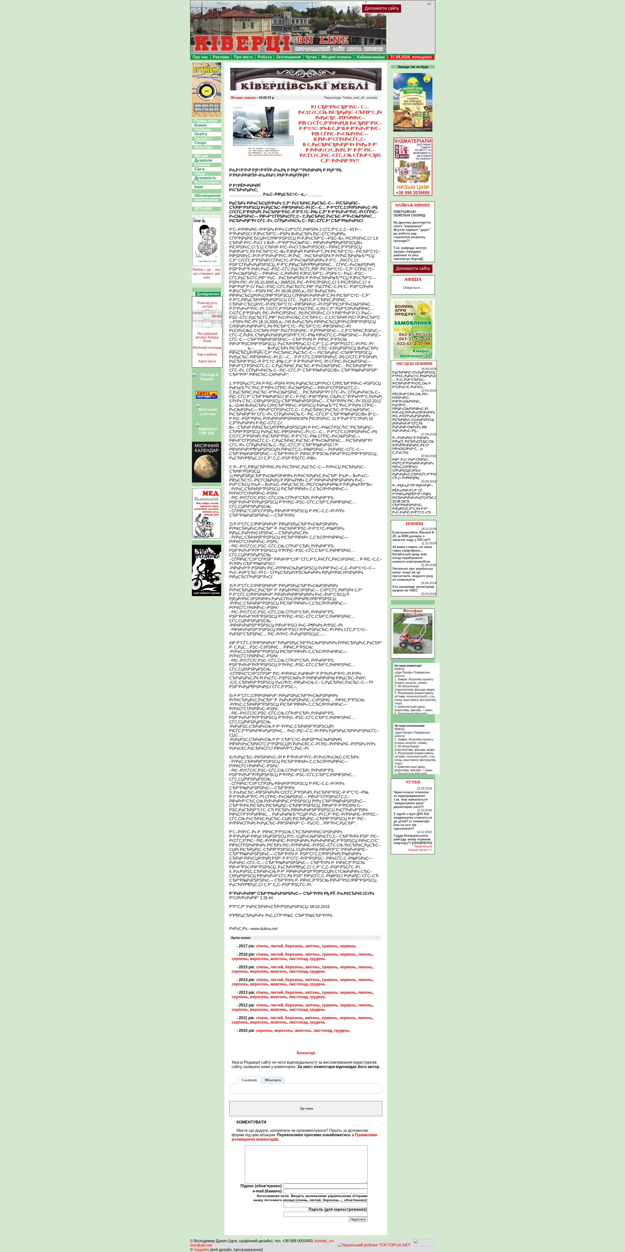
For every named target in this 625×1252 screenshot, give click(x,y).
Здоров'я (203, 138)
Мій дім (201, 156)
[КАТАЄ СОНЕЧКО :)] (412, 652)
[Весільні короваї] (412, 359)
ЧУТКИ (413, 782)
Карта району (207, 354)
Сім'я (199, 169)
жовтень (279, 959)
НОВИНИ (414, 524)
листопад (298, 959)
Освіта (200, 134)
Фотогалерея (207, 182)
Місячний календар (207, 347)
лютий (277, 946)
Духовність (205, 178)
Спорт (200, 143)
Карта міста (207, 361)
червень (348, 946)
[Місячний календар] (206, 481)
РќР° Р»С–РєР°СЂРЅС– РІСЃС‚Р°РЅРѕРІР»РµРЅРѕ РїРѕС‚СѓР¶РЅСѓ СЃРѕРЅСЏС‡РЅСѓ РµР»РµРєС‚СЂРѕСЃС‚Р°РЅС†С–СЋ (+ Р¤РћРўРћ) (417, 469)
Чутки (311, 57)
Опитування (206, 200)
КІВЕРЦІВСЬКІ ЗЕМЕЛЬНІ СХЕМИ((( (409, 213)
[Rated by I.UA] (424, 1245)
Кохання (202, 165)
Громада (202, 130)
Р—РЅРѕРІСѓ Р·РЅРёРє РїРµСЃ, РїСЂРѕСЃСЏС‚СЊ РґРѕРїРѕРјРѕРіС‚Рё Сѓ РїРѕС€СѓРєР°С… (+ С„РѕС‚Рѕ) (413, 445)
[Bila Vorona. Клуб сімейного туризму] (206, 596)
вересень (259, 959)
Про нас (200, 57)
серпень (240, 959)
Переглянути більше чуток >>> (420, 848)
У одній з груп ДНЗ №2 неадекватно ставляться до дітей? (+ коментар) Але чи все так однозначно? (413, 821)
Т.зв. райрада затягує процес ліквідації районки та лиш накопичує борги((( (410, 253)
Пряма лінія (205, 121)
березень (294, 946)
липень (365, 954)
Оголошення (288, 57)
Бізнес (200, 125)
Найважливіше (370, 57)
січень (262, 946)
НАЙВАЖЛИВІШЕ (412, 205)
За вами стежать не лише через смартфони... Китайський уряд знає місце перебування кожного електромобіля (412, 554)
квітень (312, 946)
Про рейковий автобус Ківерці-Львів (207, 337)
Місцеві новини (336, 57)
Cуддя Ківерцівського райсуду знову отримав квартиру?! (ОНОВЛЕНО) (413, 839)
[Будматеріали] (412, 196)
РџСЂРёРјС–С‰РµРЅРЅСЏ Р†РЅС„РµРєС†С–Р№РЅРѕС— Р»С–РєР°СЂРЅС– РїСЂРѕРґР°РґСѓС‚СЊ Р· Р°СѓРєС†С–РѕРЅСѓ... (414, 380)
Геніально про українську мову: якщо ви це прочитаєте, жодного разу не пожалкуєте (412, 574)
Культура (203, 147)
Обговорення (207, 195)
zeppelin (201, 1250)
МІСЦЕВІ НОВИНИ (414, 364)
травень (330, 946)
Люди (199, 173)
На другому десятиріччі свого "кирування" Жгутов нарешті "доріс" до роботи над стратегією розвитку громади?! (412, 232)
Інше (198, 187)
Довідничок (208, 294)
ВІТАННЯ (203, 209)
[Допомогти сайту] (397, 12)
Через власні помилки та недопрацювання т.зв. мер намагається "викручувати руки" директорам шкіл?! (411, 799)
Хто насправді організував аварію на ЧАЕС (413, 588)
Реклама (221, 57)
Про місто (243, 57)
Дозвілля (203, 160)
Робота (265, 57)
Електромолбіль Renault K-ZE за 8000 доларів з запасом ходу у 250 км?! (413, 536)
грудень (317, 959)
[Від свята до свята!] (206, 397)
